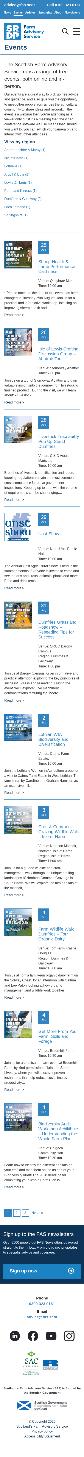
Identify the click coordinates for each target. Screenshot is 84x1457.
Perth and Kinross (20, 191)
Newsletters (72, 12)
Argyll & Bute (16, 174)
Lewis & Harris (18, 182)
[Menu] (75, 30)
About (58, 12)
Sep (43, 719)
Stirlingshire (16, 215)
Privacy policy (42, 1431)
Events (18, 12)
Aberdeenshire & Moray (24, 150)
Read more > (14, 315)
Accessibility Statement (42, 1436)
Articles (30, 12)
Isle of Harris (16, 158)
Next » (37, 1213)
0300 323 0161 (42, 1304)
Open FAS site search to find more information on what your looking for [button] (64, 30)
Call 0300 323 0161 (64, 5)
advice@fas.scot (19, 5)
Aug (44, 246)
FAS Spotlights (45, 12)
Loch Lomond (17, 207)
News (7, 12)
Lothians (13, 166)
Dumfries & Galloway (23, 199)
